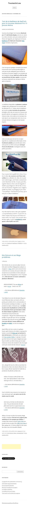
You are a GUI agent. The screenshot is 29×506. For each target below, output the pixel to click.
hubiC (10, 323)
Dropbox (4, 323)
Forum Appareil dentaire (8, 485)
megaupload (20, 433)
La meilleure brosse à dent (8, 491)
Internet (20, 431)
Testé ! (19, 241)
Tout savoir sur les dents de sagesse (11, 493)
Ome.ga (14, 333)
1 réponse (4, 261)
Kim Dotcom (10, 433)
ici (21, 481)
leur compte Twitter (9, 337)
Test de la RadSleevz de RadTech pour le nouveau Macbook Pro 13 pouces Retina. (14, 23)
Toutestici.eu (14, 3)
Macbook (9, 243)
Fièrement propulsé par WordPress (10, 503)
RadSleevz (5, 41)
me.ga (9, 286)
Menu (14, 7)
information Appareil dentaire (9, 483)
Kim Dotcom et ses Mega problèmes (11, 256)
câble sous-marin (21, 423)
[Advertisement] (11, 446)
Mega (9, 269)
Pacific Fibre (20, 421)
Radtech (20, 243)
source (23, 345)
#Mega (19, 284)
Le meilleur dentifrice (7, 489)
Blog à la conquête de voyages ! (9, 487)
